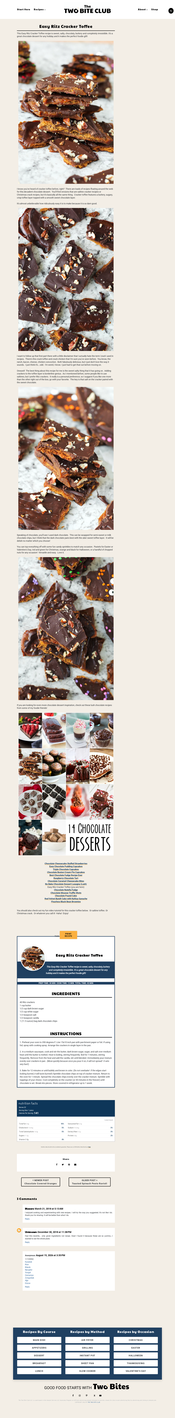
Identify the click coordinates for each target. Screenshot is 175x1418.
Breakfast (39, 1363)
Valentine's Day (136, 1371)
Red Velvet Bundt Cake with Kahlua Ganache (66, 899)
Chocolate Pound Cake (66, 896)
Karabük (28, 1262)
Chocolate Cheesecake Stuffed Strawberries (66, 863)
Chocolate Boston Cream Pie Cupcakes (66, 872)
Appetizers (39, 1348)
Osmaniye (29, 1275)
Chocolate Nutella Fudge (66, 890)
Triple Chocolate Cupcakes (66, 869)
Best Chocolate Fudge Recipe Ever (66, 875)
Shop (154, 9)
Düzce (27, 1283)
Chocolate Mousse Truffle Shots (66, 893)
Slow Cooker (87, 1371)
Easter (135, 1348)
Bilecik (27, 1267)
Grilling (87, 1348)
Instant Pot (87, 1355)
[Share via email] (75, 1165)
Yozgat (28, 1272)
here (89, 1147)
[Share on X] (63, 1165)
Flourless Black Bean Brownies (66, 902)
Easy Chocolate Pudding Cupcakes (65, 866)
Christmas (136, 1340)
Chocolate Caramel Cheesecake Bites (66, 881)
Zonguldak (29, 1278)
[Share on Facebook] (57, 1165)
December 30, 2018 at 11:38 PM (54, 1232)
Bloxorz (29, 1208)
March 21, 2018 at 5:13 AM (49, 1208)
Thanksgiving (136, 1363)
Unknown (31, 1232)
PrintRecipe (68, 935)
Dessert (39, 1355)
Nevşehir (28, 1270)
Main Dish (39, 1340)
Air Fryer (87, 1340)
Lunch (39, 1371)
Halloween (136, 1355)
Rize (27, 1264)
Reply (27, 1219)
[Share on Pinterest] (69, 1165)
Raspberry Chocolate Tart (66, 878)
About (142, 9)
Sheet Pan (87, 1363)
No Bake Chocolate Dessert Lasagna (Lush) (66, 884)
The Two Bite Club (94, 1402)
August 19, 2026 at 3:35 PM (50, 1255)
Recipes (39, 9)
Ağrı (26, 1280)
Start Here (23, 9)
